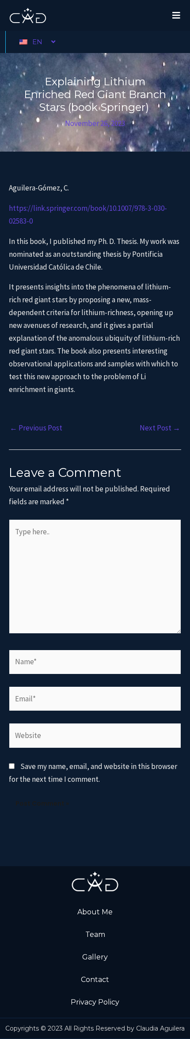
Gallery (95, 957)
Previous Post (36, 428)
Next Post (160, 428)
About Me (95, 912)
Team (95, 934)
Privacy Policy (95, 1002)
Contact (95, 979)
